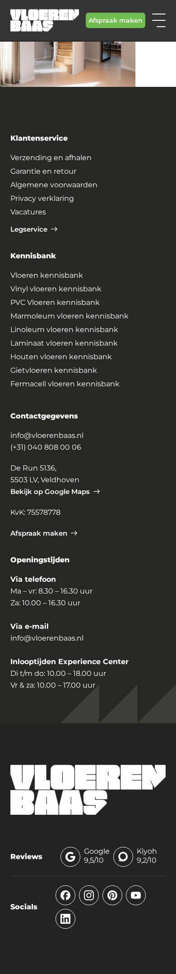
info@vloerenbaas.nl (46, 435)
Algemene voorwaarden (53, 185)
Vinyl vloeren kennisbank (56, 289)
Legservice (28, 229)
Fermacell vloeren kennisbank (65, 384)
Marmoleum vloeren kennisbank (69, 316)
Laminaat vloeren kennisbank (64, 343)
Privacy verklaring (42, 198)
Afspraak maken (115, 20)
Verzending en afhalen (51, 157)
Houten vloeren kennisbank (61, 356)
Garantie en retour (43, 171)
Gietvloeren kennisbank (53, 370)
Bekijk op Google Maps (50, 491)
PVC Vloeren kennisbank (55, 302)
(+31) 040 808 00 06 (45, 447)
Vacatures (28, 212)
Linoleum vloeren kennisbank (64, 329)
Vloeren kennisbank (46, 275)
